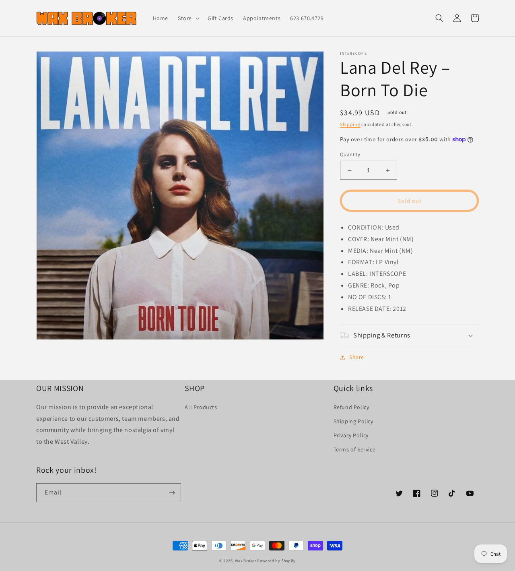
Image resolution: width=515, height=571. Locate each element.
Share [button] (356, 357)
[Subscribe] (172, 492)
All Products (201, 407)
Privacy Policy (351, 435)
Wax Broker (245, 560)
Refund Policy (351, 407)
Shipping (350, 124)
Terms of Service (355, 449)
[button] (188, 18)
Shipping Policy (353, 421)
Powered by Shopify (276, 560)
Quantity (350, 154)
